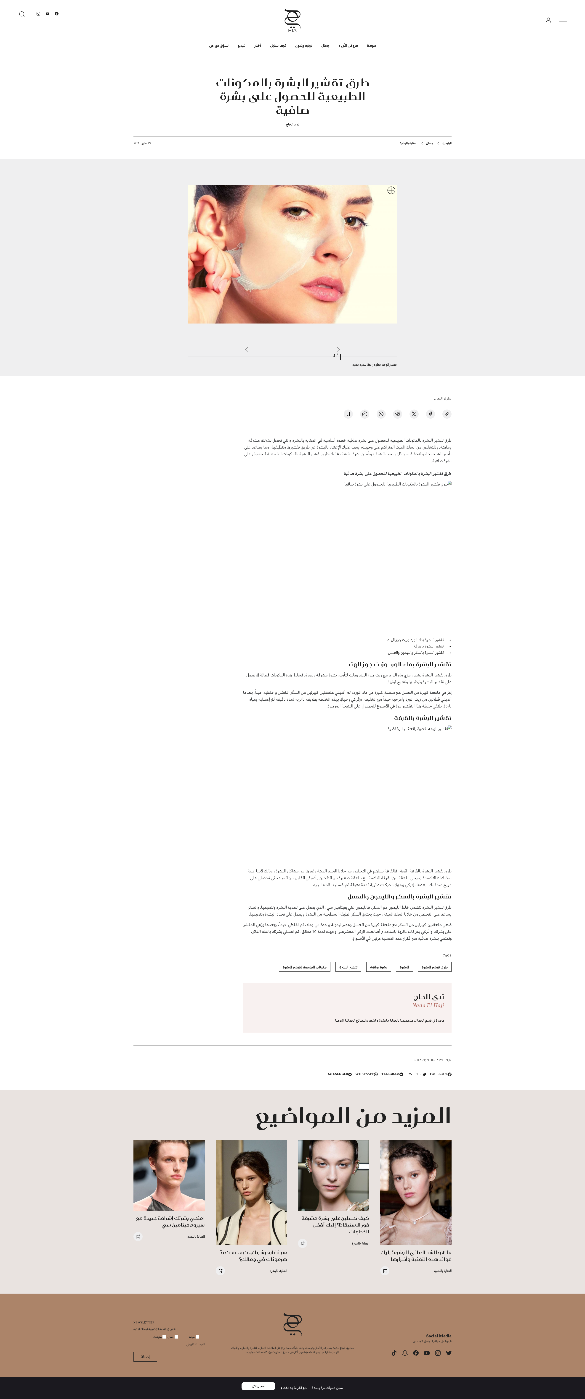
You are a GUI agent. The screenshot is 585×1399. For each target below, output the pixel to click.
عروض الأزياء (348, 45)
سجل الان (258, 1386)
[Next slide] (246, 349)
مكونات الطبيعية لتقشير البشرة (305, 967)
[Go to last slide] (338, 349)
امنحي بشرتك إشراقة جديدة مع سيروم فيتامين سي (170, 1221)
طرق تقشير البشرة (435, 967)
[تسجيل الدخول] (548, 20)
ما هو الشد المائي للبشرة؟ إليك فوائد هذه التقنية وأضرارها (416, 1255)
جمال (325, 45)
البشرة (404, 967)
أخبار (258, 45)
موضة (371, 45)
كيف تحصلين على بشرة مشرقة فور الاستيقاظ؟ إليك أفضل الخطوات (335, 1225)
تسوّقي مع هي (219, 45)
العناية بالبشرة (408, 143)
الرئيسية (447, 143)
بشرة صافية (378, 967)
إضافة (145, 1357)
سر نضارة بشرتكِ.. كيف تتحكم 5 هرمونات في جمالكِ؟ (253, 1255)
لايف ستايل (278, 45)
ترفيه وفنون (303, 45)
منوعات (157, 1336)
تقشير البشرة (348, 967)
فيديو (241, 45)
